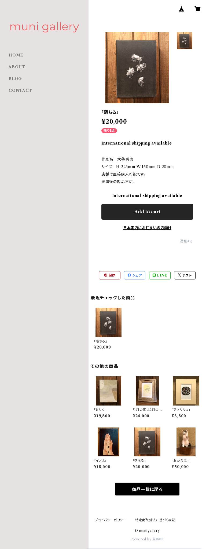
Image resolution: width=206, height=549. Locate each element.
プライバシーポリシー (111, 520)
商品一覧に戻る (147, 489)
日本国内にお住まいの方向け (147, 227)
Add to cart (147, 211)
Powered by (141, 539)
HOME (16, 55)
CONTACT (20, 90)
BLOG (15, 78)
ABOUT (17, 67)
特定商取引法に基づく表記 (155, 520)
